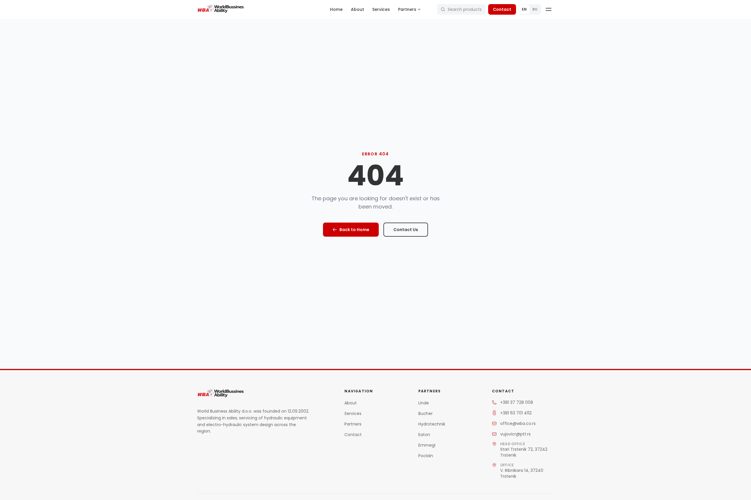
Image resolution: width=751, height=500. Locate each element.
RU (534, 9)
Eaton (424, 435)
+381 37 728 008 (516, 402)
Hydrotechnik (431, 424)
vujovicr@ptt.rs (515, 434)
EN (524, 9)
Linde (423, 403)
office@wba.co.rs (518, 423)
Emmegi (426, 445)
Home (336, 9)
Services (381, 9)
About (357, 9)
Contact (502, 9)
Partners (352, 424)
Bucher (425, 413)
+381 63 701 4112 (516, 413)
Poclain (425, 456)
